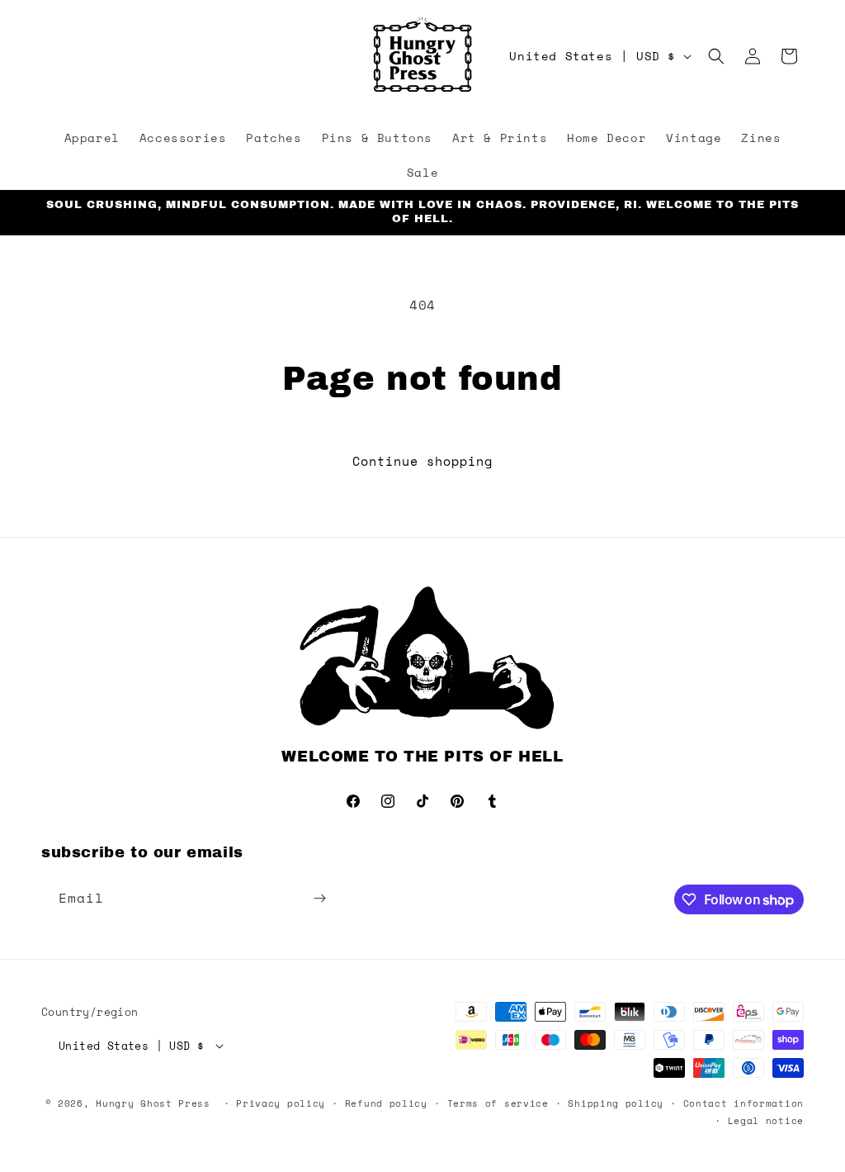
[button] (716, 56)
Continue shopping (422, 461)
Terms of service (498, 1103)
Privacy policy (280, 1103)
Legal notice (766, 1120)
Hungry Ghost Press (153, 1103)
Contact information (743, 1103)
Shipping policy (615, 1103)
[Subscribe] (319, 898)
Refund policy (386, 1103)
